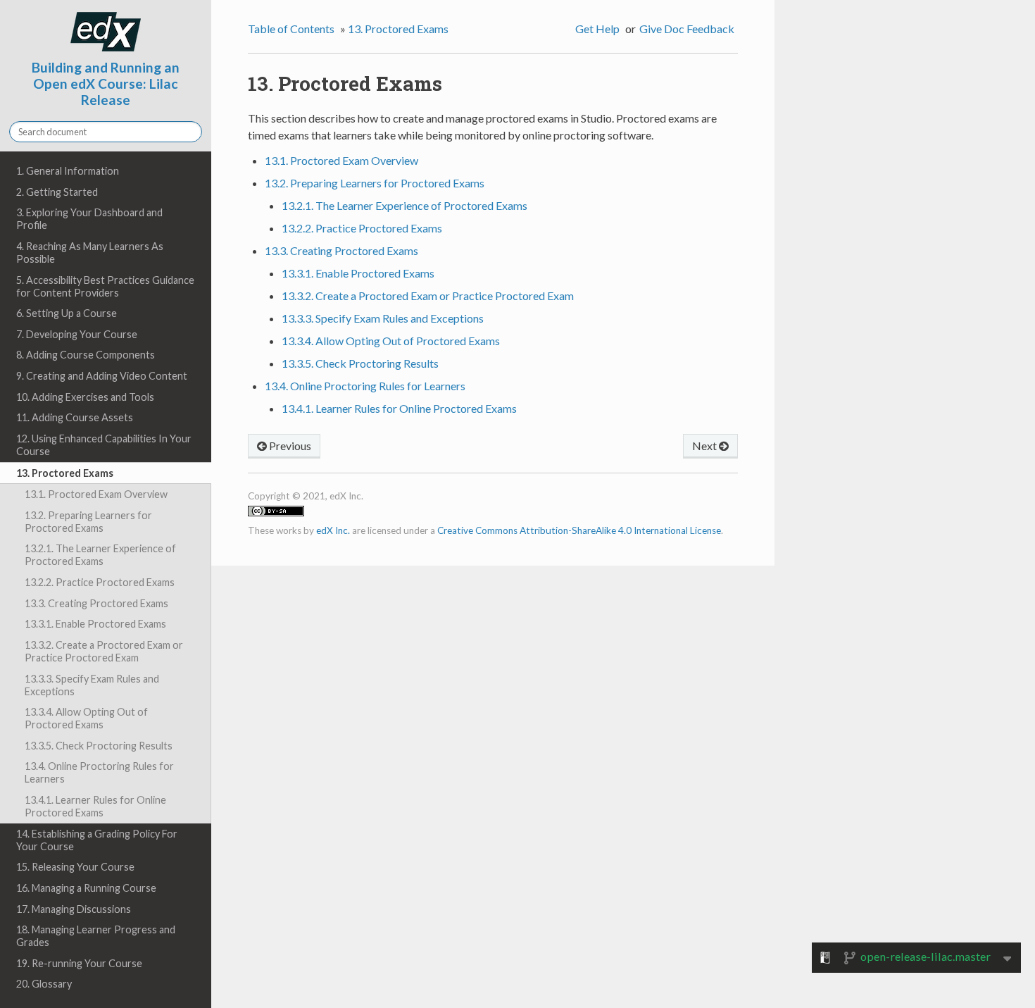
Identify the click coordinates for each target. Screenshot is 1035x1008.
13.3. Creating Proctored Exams (96, 603)
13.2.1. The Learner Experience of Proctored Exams (100, 554)
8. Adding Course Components (85, 355)
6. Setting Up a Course (66, 313)
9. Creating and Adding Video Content (101, 376)
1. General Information (67, 171)
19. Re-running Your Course (79, 963)
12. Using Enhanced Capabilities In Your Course (104, 445)
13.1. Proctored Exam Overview (96, 494)
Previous (289, 445)
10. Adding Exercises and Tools (85, 397)
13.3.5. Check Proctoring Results (98, 746)
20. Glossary (44, 984)
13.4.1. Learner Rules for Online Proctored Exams (95, 806)
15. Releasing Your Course (75, 867)
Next (705, 445)
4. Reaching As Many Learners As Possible (89, 252)
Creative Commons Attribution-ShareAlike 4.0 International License (579, 530)
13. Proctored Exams (64, 473)
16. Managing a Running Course (86, 888)
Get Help (597, 28)
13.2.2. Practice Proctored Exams (100, 582)
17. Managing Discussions (73, 909)
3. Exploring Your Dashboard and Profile (89, 218)
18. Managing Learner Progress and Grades (95, 935)
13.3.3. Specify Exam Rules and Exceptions (92, 685)
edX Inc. (333, 530)
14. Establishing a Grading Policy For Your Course (96, 840)
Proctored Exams (398, 28)
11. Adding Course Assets (74, 417)
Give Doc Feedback (686, 28)
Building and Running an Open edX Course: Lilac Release (106, 83)
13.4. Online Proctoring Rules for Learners (99, 772)
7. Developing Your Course (76, 334)
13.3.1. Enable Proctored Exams (95, 624)
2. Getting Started (57, 192)
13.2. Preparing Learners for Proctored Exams (88, 521)
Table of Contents (291, 28)
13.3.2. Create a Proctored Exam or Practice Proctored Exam (104, 651)
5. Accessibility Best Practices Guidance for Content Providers (105, 286)
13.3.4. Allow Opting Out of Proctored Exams (86, 718)
